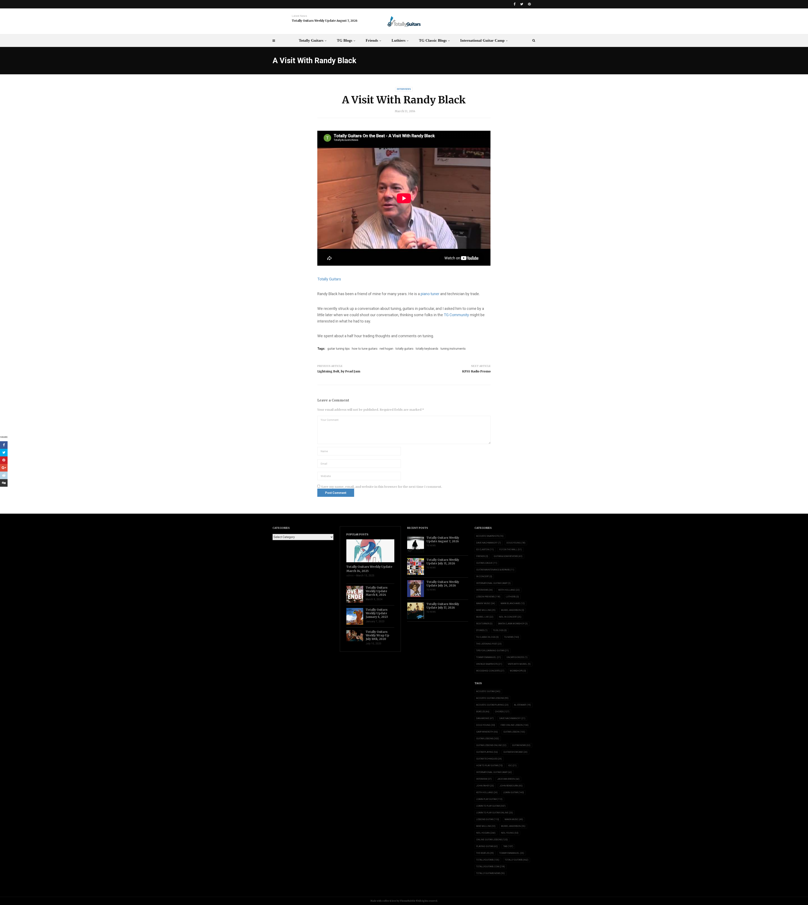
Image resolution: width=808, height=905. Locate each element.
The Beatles (485, 853)
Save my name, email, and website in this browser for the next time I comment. (381, 487)
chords (502, 711)
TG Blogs (344, 40)
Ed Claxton (485, 549)
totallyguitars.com (490, 866)
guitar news (521, 745)
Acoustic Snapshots (490, 536)
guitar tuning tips (338, 348)
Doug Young (515, 543)
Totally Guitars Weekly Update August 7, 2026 (324, 21)
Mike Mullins (486, 610)
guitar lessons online (491, 745)
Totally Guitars (311, 40)
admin (350, 575)
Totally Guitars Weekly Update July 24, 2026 (443, 583)
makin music (514, 819)
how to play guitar (489, 765)
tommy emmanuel (511, 853)
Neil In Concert (510, 617)
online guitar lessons (492, 839)
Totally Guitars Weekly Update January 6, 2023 (377, 613)
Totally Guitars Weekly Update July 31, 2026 (443, 561)
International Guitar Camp (482, 40)
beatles (482, 711)
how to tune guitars (364, 348)
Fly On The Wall (510, 549)
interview (484, 779)
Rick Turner (484, 623)
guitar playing (487, 752)
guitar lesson (514, 732)
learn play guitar (489, 799)
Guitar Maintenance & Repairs (495, 570)
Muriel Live (484, 617)
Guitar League (486, 563)
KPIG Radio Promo (476, 371)
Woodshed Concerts (490, 671)
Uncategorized (517, 657)
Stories (482, 630)
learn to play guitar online (494, 813)
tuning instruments (453, 348)
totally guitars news (490, 873)
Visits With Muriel (519, 664)
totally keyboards (427, 348)
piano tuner (430, 294)
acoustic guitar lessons (492, 698)
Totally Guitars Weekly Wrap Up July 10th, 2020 (377, 635)
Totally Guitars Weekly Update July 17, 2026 (443, 605)
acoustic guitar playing (492, 705)
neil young (509, 833)
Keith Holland (509, 590)
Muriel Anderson (512, 610)
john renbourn (511, 786)
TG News (431, 545)
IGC (512, 765)
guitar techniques (489, 759)
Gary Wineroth (487, 732)
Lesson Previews (488, 597)
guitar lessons (487, 738)
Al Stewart (522, 705)
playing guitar (487, 846)
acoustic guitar (488, 691)
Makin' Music (485, 603)
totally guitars (404, 348)
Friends (372, 40)
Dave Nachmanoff (488, 543)
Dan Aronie (485, 718)
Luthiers (398, 40)
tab (508, 846)
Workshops (518, 671)
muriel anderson (513, 826)
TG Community (456, 315)
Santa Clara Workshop (513, 623)
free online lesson (515, 725)
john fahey (485, 786)
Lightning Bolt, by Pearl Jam (338, 371)
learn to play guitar (491, 806)
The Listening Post (489, 644)
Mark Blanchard (513, 603)
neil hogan (386, 348)
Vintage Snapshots (489, 664)
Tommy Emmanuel (488, 657)
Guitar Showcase (515, 752)
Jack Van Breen (508, 779)
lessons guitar (487, 819)
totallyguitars (487, 860)
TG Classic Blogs (433, 40)
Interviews (404, 89)
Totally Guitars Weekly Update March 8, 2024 (377, 591)
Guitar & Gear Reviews (508, 556)
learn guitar (513, 792)
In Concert (484, 576)
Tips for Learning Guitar (492, 650)
